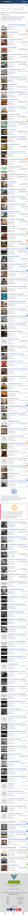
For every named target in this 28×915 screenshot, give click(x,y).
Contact (8, 903)
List (14, 914)
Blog (8, 902)
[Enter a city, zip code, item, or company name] (26, 5)
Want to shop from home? (9, 496)
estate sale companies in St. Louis (14, 19)
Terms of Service (20, 897)
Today (8, 8)
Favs (4, 8)
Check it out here (5, 501)
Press (20, 900)
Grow (7, 900)
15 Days (21, 8)
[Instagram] (14, 909)
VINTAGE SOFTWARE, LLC (17, 884)
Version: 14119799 (14, 889)
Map (5, 914)
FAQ (8, 897)
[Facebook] (8, 909)
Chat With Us (15, 882)
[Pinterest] (19, 909)
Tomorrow (14, 8)
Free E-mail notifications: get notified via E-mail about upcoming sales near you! (14, 893)
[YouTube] (16, 909)
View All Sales (23, 821)
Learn (7, 899)
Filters (23, 914)
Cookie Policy (20, 903)
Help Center (20, 902)
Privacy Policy (20, 899)
